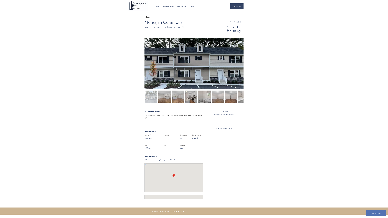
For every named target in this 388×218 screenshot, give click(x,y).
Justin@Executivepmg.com (224, 128)
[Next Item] (240, 64)
